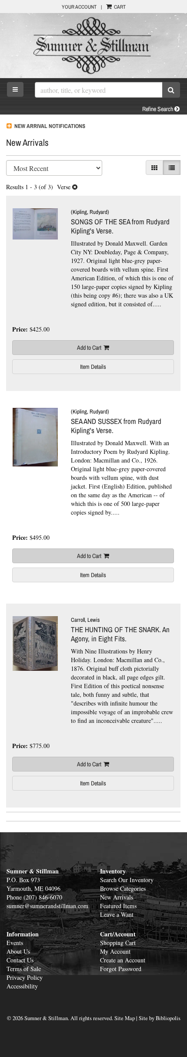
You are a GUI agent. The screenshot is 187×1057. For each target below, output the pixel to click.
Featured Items (118, 906)
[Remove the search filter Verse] (74, 187)
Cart (119, 6)
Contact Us (20, 960)
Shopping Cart (118, 943)
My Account (115, 951)
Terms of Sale (24, 969)
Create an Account (122, 960)
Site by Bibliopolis (159, 1018)
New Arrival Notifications (49, 126)
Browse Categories (123, 888)
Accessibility (22, 986)
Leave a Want (117, 914)
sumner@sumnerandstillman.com (47, 906)
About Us (18, 951)
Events (15, 943)
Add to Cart (89, 347)
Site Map (124, 1018)
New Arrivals (116, 897)
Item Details (93, 367)
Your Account (79, 6)
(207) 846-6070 (42, 897)
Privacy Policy (25, 977)
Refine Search (158, 109)
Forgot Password (120, 969)
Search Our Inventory (127, 880)
